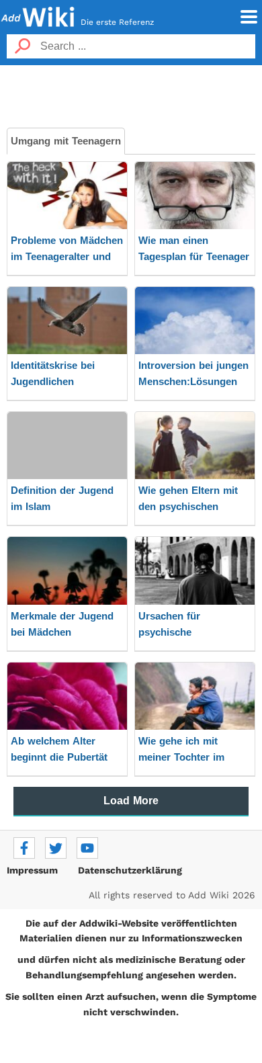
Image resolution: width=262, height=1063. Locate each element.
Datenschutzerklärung (130, 870)
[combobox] (146, 46)
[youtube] (87, 848)
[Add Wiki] (38, 17)
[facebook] (24, 848)
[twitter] (56, 848)
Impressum (32, 870)
